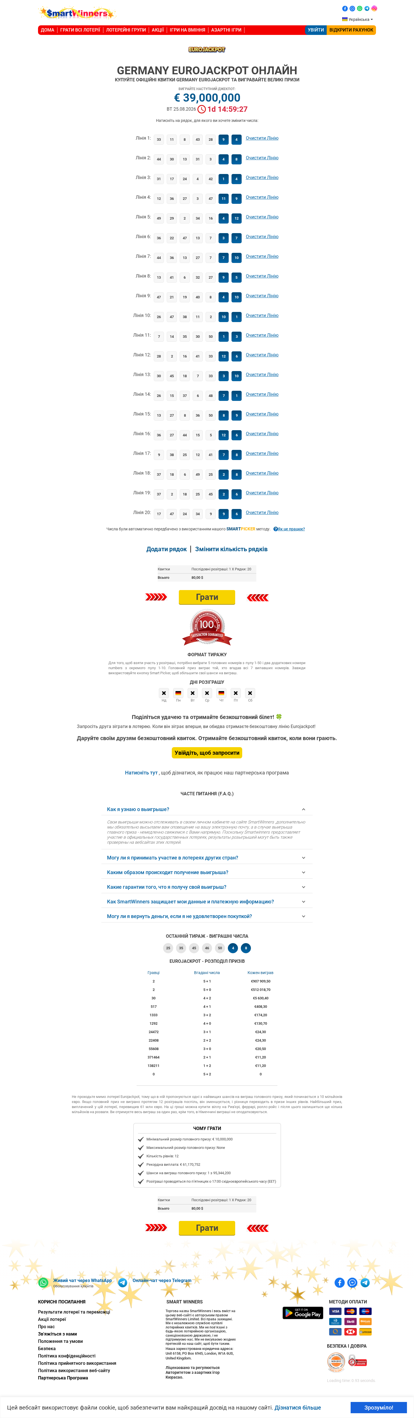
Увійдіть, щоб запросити (207, 752)
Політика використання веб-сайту (74, 1370)
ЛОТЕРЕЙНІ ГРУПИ (126, 30)
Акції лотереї (52, 1319)
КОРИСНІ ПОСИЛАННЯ (62, 1302)
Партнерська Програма (63, 1378)
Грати (207, 597)
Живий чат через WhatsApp (82, 1280)
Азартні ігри (226, 30)
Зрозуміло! (378, 1407)
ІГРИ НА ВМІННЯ (187, 30)
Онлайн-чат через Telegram (162, 1280)
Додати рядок (166, 549)
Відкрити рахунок (351, 30)
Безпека (47, 1348)
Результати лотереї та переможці (74, 1312)
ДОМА (47, 30)
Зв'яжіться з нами (57, 1334)
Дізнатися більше (298, 1407)
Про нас (46, 1326)
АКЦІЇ (158, 30)
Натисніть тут (142, 773)
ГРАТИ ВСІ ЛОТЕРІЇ (80, 30)
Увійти (316, 30)
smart (240, 529)
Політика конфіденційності (66, 1356)
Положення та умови (60, 1341)
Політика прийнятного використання (77, 1363)
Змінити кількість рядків (231, 549)
